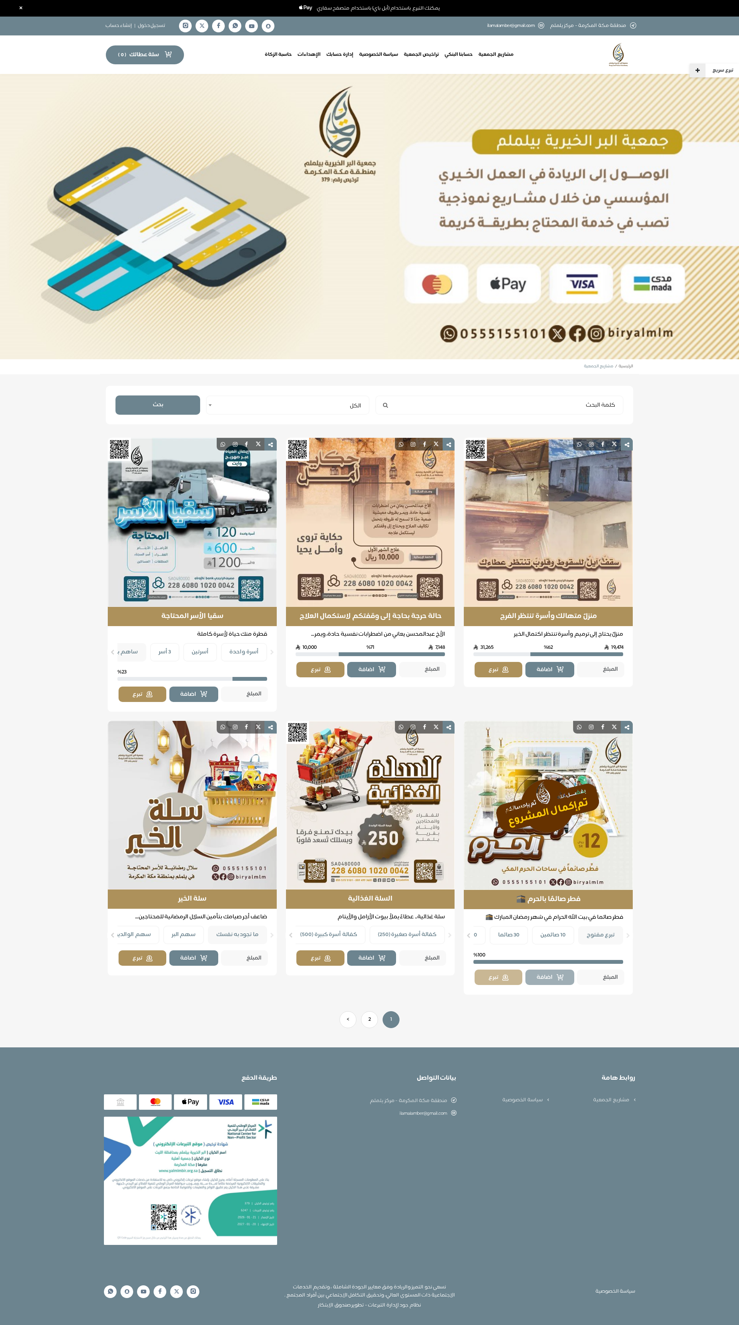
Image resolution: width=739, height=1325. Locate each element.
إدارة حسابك (339, 54)
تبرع (493, 670)
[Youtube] (251, 26)
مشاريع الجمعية (495, 54)
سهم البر (184, 935)
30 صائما (509, 935)
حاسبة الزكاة (278, 54)
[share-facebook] (602, 444)
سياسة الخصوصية (378, 54)
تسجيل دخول (152, 26)
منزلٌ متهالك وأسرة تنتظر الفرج (548, 616)
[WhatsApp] (235, 26)
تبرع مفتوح (601, 935)
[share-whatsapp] (579, 444)
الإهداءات (309, 54)
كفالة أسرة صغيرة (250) (407, 935)
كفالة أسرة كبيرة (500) (328, 935)
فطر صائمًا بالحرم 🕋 (548, 899)
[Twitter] (202, 26)
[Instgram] (185, 26)
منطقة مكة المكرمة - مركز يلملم (408, 1101)
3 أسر (165, 652)
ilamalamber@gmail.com (511, 26)
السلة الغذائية (370, 899)
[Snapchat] (268, 26)
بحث (158, 405)
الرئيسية (626, 366)
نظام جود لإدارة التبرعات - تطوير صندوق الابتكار (369, 1305)
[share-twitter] (614, 444)
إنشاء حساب (118, 26)
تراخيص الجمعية (421, 54)
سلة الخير (192, 899)
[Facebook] (218, 26)
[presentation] (272, 652)
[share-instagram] (591, 444)
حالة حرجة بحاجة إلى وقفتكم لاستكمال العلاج (370, 616)
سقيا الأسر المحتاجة (192, 616)
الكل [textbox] (355, 406)
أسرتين (200, 652)
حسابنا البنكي (459, 54)
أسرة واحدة (244, 652)
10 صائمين (553, 935)
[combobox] (288, 405)
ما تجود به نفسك (237, 935)
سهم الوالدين (132, 935)
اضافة (545, 670)
